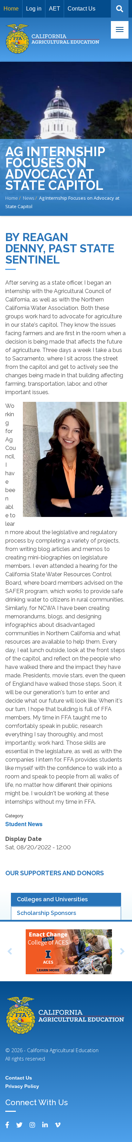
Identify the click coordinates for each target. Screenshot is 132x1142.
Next (122, 952)
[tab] (66, 900)
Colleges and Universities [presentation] (52, 899)
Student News (24, 824)
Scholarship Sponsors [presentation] (46, 913)
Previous (9, 952)
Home (11, 9)
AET (54, 9)
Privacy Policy (22, 1086)
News (28, 198)
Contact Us (81, 9)
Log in (34, 9)
